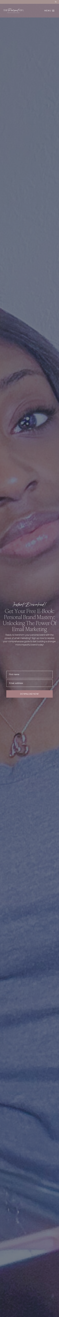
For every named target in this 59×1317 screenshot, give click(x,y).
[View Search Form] (56, 2)
